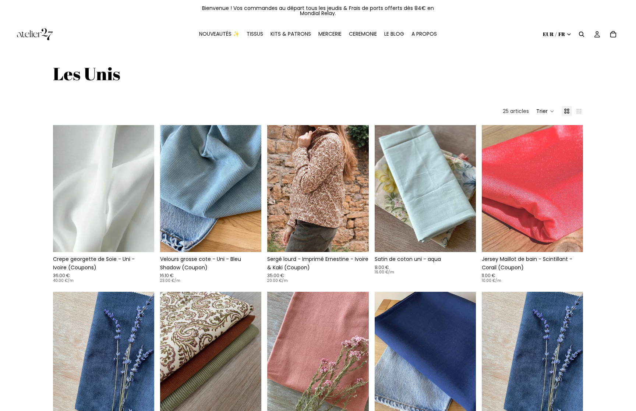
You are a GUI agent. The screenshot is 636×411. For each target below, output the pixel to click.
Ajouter (470, 240)
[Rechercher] (581, 34)
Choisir (256, 240)
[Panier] (613, 34)
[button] (545, 111)
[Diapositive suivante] (143, 189)
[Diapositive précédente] (64, 189)
